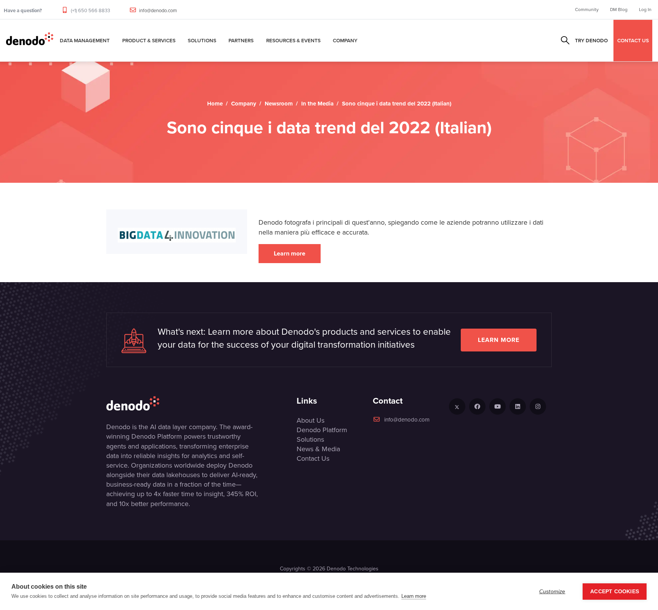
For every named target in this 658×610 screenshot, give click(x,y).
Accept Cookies (614, 591)
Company (345, 40)
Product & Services (149, 40)
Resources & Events (293, 40)
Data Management (85, 40)
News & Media (318, 449)
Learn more (289, 253)
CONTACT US (633, 40)
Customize (552, 591)
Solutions (202, 40)
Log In (645, 9)
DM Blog (619, 9)
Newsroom (279, 103)
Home (215, 103)
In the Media (317, 103)
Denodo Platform (322, 430)
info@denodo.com (158, 10)
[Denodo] (30, 40)
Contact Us (313, 458)
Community (587, 9)
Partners (241, 40)
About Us (310, 420)
